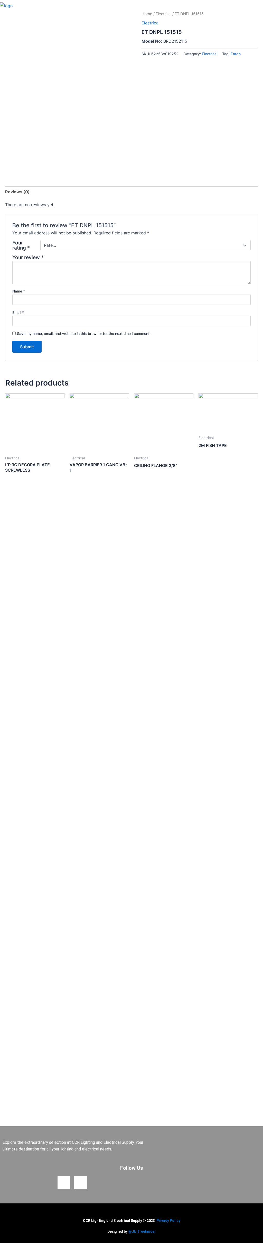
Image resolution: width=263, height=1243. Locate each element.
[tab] (17, 191)
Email (18, 312)
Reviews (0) (17, 191)
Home (147, 14)
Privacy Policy (168, 1221)
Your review (28, 257)
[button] (258, 5)
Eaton (236, 54)
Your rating (21, 245)
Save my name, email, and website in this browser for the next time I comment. (84, 333)
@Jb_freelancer (142, 1231)
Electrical (163, 14)
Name (18, 291)
